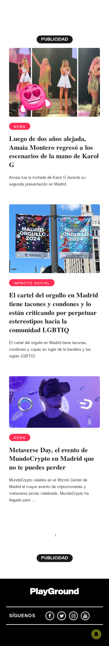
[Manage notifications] (96, 634)
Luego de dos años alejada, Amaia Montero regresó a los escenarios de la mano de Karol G (54, 151)
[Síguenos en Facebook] (49, 615)
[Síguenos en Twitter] (61, 615)
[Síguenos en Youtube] (85, 615)
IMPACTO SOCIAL (32, 282)
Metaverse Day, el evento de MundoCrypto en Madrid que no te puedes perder (51, 458)
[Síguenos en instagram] (73, 615)
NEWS (20, 126)
